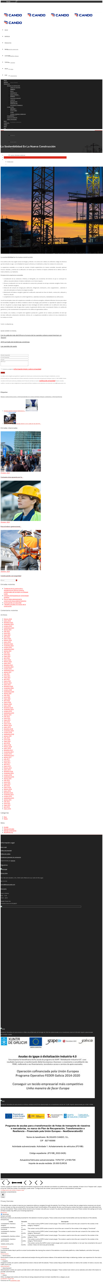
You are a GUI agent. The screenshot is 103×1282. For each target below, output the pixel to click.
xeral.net (13, 860)
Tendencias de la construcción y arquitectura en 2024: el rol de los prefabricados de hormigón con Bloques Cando (16, 591)
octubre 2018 (8, 732)
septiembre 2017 (9, 755)
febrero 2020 (8, 704)
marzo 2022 (7, 660)
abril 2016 (7, 786)
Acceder (6, 827)
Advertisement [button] (5, 1266)
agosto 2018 (7, 736)
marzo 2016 (7, 787)
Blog (5, 817)
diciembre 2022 (8, 644)
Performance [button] (5, 1254)
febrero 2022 (8, 661)
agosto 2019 (7, 715)
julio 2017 (7, 759)
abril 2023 (7, 637)
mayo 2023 (7, 635)
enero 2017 (7, 770)
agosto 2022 (7, 651)
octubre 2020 (8, 690)
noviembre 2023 (9, 624)
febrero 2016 (8, 789)
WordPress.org (8, 832)
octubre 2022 (8, 647)
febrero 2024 (8, 619)
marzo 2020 (7, 702)
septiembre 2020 (9, 692)
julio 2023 (7, 631)
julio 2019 (7, 716)
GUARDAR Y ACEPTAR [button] (7, 1279)
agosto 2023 (7, 630)
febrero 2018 (8, 747)
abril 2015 (7, 807)
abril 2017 (7, 764)
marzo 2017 (7, 766)
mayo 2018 (7, 741)
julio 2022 (7, 653)
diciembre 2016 (8, 771)
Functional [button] (4, 1247)
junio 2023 (7, 633)
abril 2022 (7, 658)
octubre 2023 (8, 626)
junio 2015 (7, 803)
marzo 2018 (7, 745)
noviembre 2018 (9, 731)
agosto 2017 (7, 757)
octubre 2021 (8, 669)
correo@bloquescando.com (8, 884)
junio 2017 (7, 761)
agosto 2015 (7, 800)
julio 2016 (7, 780)
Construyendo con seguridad (12, 603)
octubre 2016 (8, 775)
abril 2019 (7, 722)
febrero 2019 (8, 725)
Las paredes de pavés (9, 346)
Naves (6, 819)
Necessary (6, 1214)
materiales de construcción (30, 396)
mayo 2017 (7, 762)
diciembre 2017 (8, 750)
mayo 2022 (7, 656)
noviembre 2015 (9, 794)
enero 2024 (7, 621)
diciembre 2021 (8, 665)
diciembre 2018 (8, 729)
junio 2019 (7, 718)
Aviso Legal (4, 847)
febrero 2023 (8, 640)
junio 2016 (7, 782)
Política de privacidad (6, 850)
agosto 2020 (7, 693)
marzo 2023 (7, 638)
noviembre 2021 (9, 667)
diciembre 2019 (8, 708)
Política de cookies (5, 854)
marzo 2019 (7, 723)
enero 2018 (7, 748)
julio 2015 (7, 801)
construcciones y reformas (16, 396)
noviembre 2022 (9, 645)
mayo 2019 (7, 720)
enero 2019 (7, 727)
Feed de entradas (9, 829)
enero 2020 (7, 706)
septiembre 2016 (9, 777)
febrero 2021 (8, 683)
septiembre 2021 (9, 670)
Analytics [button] (3, 1259)
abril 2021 (7, 679)
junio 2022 (7, 654)
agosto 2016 (7, 778)
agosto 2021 (7, 672)
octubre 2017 (8, 754)
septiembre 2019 (9, 713)
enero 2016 (7, 791)
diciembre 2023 (8, 622)
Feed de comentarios (10, 831)
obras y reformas (52, 396)
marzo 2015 (7, 809)
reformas (59, 396)
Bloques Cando (5, 396)
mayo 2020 (7, 699)
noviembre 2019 (9, 709)
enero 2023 (7, 642)
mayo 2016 (7, 784)
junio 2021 (7, 676)
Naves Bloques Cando (42, 396)
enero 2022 (7, 663)
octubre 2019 (8, 711)
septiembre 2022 (9, 649)
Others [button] (3, 1273)
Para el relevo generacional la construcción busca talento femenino (15, 600)
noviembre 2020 (9, 688)
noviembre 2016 (9, 773)
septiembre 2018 (9, 734)
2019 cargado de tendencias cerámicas (15, 342)
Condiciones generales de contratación (11, 857)
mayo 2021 (7, 677)
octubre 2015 (8, 796)
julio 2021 (7, 674)
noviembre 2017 (9, 752)
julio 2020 (7, 695)
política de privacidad (47, 381)
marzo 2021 (7, 681)
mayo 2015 (7, 805)
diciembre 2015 (8, 793)
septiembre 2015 (9, 798)
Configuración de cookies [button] (8, 1190)
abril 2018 (7, 743)
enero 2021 (7, 684)
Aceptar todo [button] (20, 1190)
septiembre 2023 (9, 628)
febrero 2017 (8, 768)
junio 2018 (7, 739)
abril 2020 (7, 700)
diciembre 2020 (8, 686)
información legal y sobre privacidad (27, 369)
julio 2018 (7, 738)
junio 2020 (7, 697)
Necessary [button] (4, 1212)
